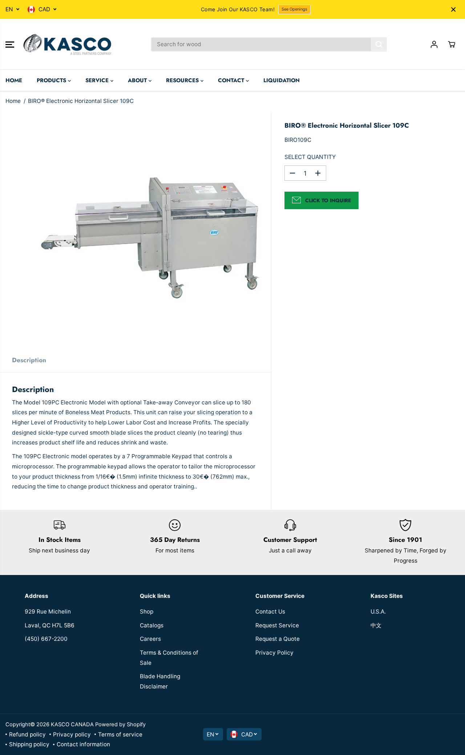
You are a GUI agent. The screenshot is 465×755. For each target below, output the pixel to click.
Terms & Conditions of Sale (169, 657)
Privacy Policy (274, 652)
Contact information (83, 744)
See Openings (294, 9)
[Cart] (452, 44)
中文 (376, 625)
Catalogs (151, 625)
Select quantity (310, 156)
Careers (150, 638)
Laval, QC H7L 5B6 (49, 625)
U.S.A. (378, 611)
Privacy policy (72, 734)
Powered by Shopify (120, 724)
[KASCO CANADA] (67, 44)
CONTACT (232, 80)
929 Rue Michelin (48, 611)
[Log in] (434, 44)
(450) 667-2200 (46, 638)
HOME (13, 80)
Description (29, 360)
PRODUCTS (52, 80)
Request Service (277, 625)
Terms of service (120, 734)
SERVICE (97, 80)
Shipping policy (29, 744)
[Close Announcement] (453, 9)
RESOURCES (183, 80)
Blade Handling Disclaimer (160, 681)
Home (13, 100)
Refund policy (27, 734)
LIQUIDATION (281, 80)
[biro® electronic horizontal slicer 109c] (152, 230)
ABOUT (138, 80)
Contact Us (270, 611)
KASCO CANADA (72, 724)
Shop (146, 611)
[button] (9, 44)
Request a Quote (277, 638)
